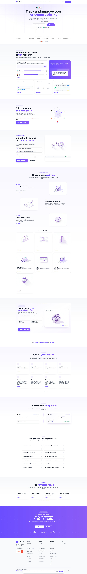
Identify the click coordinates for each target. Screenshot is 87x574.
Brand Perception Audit (30, 548)
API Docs (51, 546)
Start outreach (38, 92)
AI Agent (28, 556)
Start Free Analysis (39, 526)
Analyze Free (50, 24)
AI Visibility (29, 543)
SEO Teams (40, 543)
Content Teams (41, 545)
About (51, 561)
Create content (19, 92)
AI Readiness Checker (53, 553)
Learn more (18, 77)
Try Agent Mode (52, 77)
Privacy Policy (63, 543)
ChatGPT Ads (29, 561)
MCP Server (52, 548)
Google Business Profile (31, 559)
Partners (51, 564)
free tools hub (47, 500)
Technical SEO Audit (30, 551)
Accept (61, 571)
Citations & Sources (30, 545)
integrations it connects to (44, 342)
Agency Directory (41, 559)
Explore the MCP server (21, 160)
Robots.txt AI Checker (53, 556)
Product (34, 1)
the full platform (36, 342)
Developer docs (32, 160)
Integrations (29, 558)
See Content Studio (47, 207)
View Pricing (48, 526)
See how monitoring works (21, 122)
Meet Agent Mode (18, 223)
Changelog (51, 559)
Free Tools (51, 551)
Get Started (67, 1)
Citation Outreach (30, 553)
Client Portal (40, 553)
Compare (51, 558)
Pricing (50, 1)
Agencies (40, 546)
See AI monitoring (18, 192)
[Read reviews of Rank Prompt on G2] (19, 551)
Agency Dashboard (41, 550)
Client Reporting (41, 551)
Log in (63, 1)
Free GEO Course (41, 561)
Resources (44, 1)
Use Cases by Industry (42, 548)
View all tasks (56, 92)
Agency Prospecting (42, 556)
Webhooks (51, 550)
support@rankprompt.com (20, 548)
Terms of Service (64, 545)
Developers (39, 1)
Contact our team (47, 471)
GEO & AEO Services (42, 558)
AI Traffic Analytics (30, 546)
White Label (29, 563)
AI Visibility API (52, 545)
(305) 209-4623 (18, 547)
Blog (50, 543)
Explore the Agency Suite (24, 329)
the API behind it (52, 342)
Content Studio (29, 550)
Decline (57, 571)
